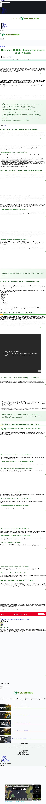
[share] (31, 786)
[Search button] (1, 4)
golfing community (17, 619)
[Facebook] (0, 621)
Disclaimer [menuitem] (4, 758)
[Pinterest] (3, 621)
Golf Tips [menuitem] (4, 10)
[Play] (37, 796)
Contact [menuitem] (3, 757)
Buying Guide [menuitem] (4, 11)
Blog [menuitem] (3, 13)
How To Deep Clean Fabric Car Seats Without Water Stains (21, 738)
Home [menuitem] (3, 8)
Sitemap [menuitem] (3, 761)
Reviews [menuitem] (3, 12)
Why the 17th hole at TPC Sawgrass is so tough (18, 786)
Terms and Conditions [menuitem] (6, 760)
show (5, 125)
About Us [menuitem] (4, 756)
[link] (6, 786)
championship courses (4, 619)
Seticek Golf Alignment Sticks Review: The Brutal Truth (21, 707)
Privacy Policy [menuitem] (4, 759)
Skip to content (2, 0)
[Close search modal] (1, 1)
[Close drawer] (1, 6)
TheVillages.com (12, 569)
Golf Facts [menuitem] (4, 9)
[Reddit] (6, 621)
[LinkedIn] (4, 621)
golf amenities (11, 619)
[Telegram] (7, 621)
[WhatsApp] (8, 621)
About (23, 703)
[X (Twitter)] (2, 621)
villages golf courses (25, 619)
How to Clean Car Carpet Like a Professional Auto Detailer (21, 722)
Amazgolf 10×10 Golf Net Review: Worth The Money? (21, 730)
